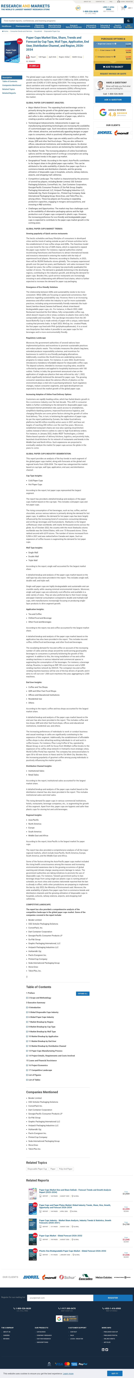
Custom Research (44, 1339)
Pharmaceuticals (23, 26)
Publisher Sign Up (111, 1332)
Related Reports (9, 93)
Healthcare (6, 26)
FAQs (72, 1335)
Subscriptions (42, 1342)
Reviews (6, 1339)
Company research (44, 1335)
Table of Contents (9, 81)
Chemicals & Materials (39, 26)
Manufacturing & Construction (54, 26)
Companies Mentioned (11, 85)
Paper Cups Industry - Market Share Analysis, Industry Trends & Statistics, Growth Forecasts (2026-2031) (75, 1221)
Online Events (109, 1339)
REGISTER (113, 1298)
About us (6, 1332)
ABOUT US (87, 1)
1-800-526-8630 (90, 11)
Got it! (115, 1374)
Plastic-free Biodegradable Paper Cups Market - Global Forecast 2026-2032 (72, 1251)
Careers (6, 1335)
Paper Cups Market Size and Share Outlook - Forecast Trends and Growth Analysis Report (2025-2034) (75, 1191)
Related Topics (8, 89)
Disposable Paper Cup (37, 1169)
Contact (73, 1332)
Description (7, 77)
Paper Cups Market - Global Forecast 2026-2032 (60, 1236)
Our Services (128, 26)
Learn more (68, 1373)
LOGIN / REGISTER (126, 1)
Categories (41, 1332)
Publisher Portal (111, 1335)
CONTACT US (100, 1)
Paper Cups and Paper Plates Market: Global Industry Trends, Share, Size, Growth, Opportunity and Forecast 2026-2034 (75, 1206)
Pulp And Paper (65, 1169)
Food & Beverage (118, 26)
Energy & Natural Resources (74, 26)
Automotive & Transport (91, 26)
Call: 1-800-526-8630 (113, 94)
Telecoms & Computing (105, 26)
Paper (53, 1169)
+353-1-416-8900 (109, 8)
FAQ (111, 1)
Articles (107, 1342)
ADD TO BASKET (113, 66)
